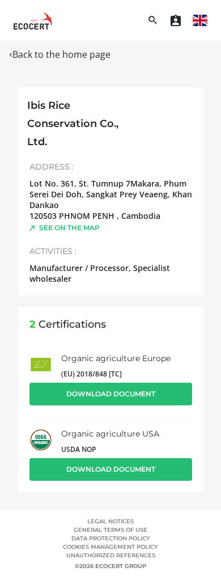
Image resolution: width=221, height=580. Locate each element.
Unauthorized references (110, 555)
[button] (200, 20)
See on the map (69, 227)
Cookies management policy (110, 547)
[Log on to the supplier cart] (175, 20)
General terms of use (110, 530)
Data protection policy (110, 538)
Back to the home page (61, 54)
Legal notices (110, 521)
